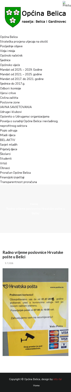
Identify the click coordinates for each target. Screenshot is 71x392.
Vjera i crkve (8, 93)
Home (34, 204)
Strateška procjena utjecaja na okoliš (24, 42)
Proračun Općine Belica (15, 173)
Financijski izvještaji (12, 177)
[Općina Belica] (35, 17)
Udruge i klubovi (11, 112)
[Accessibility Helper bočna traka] (67, 4)
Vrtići (3, 163)
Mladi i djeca (7, 135)
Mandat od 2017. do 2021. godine (22, 79)
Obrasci (5, 168)
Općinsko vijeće (10, 65)
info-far (57, 379)
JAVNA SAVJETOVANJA (16, 107)
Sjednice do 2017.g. (12, 84)
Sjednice (5, 60)
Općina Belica (9, 37)
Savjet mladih (8, 145)
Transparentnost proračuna (18, 182)
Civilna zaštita (9, 98)
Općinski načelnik (11, 56)
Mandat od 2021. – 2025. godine (21, 74)
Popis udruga (8, 131)
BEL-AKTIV (7, 140)
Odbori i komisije (10, 88)
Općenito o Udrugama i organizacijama (24, 117)
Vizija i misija (7, 51)
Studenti (6, 159)
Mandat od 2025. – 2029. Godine (21, 70)
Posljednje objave (11, 46)
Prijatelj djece (8, 149)
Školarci (5, 154)
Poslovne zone (10, 102)
